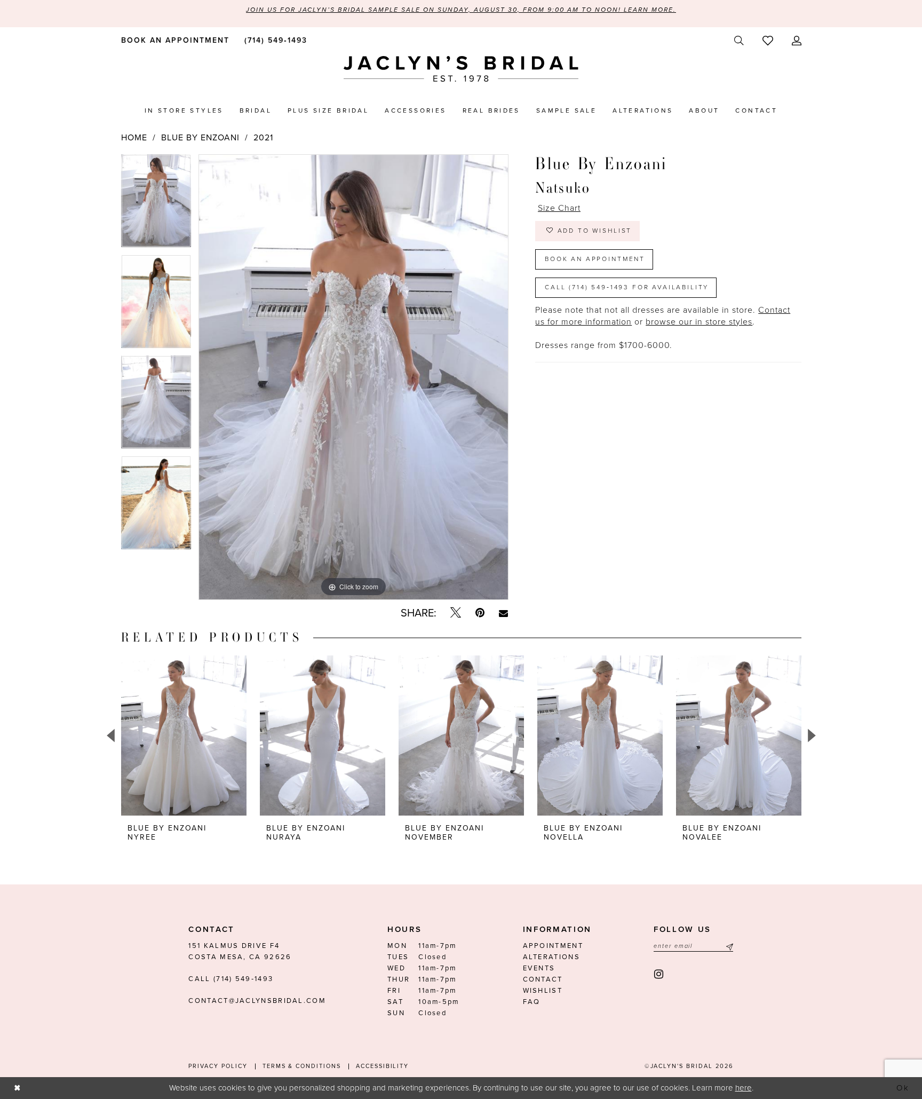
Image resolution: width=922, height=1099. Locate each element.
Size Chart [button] (559, 208)
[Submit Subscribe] (728, 946)
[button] (796, 41)
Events (539, 968)
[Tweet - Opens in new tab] (456, 613)
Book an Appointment (595, 259)
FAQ (532, 1002)
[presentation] (184, 735)
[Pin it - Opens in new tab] (480, 613)
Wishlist (542, 990)
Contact (543, 979)
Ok (903, 1088)
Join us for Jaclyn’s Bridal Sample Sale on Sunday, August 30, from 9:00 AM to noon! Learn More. (461, 9)
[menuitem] (173, 40)
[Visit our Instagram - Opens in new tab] (659, 974)
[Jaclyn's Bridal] (461, 69)
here (743, 1088)
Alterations (551, 957)
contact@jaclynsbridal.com (257, 1001)
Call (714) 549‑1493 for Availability (627, 287)
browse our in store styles (699, 322)
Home (134, 137)
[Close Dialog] (17, 1088)
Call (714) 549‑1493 (230, 979)
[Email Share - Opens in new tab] (503, 613)
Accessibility (382, 1066)
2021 (263, 137)
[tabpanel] (156, 204)
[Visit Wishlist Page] (767, 40)
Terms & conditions (302, 1066)
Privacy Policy (217, 1066)
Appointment (553, 946)
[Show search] (739, 41)
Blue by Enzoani (200, 137)
